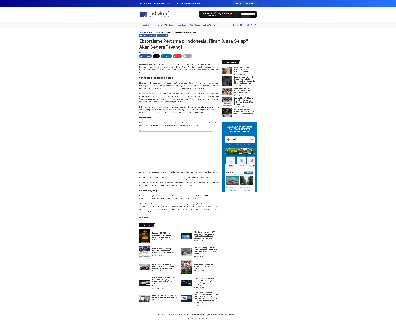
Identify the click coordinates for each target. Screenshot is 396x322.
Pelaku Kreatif (146, 25)
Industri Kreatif (162, 35)
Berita (146, 32)
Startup (159, 25)
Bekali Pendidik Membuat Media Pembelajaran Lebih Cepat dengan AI (165, 297)
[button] (145, 56)
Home (141, 32)
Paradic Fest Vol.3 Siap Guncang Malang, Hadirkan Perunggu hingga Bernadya (244, 111)
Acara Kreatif (195, 25)
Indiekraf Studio (209, 25)
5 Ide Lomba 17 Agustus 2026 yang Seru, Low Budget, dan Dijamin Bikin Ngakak (244, 90)
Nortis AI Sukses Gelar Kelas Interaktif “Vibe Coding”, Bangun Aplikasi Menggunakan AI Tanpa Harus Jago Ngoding (206, 282)
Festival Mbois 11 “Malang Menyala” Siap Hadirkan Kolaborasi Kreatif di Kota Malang (164, 251)
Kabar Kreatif (182, 25)
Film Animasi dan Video (147, 35)
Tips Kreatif (169, 25)
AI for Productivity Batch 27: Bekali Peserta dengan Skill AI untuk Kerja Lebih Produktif (163, 266)
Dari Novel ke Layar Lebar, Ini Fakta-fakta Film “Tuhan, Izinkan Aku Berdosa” (244, 69)
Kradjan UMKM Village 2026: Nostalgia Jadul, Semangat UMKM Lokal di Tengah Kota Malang (164, 235)
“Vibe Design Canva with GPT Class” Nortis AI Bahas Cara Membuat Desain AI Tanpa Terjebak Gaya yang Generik (204, 235)
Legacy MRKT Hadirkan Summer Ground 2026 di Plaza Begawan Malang (205, 266)
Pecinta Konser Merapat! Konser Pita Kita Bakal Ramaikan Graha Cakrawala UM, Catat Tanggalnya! (244, 80)
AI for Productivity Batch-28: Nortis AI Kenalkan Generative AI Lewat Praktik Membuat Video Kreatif (205, 251)
